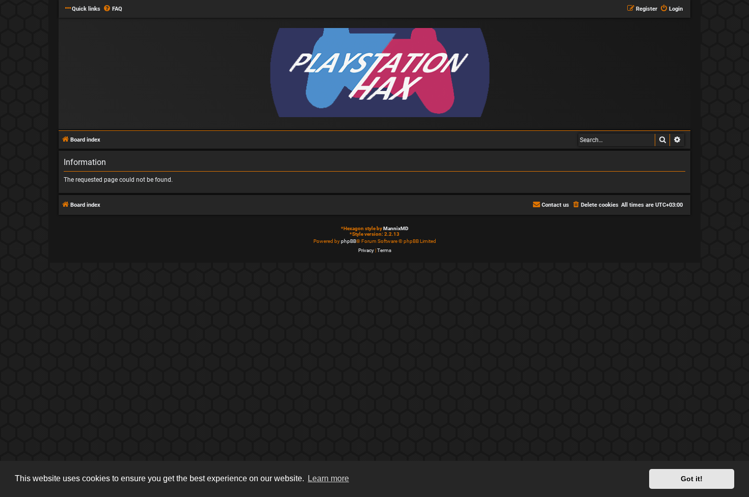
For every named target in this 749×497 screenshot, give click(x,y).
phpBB (348, 241)
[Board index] (380, 73)
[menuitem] (112, 9)
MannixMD (396, 228)
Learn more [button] (328, 478)
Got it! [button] (692, 479)
